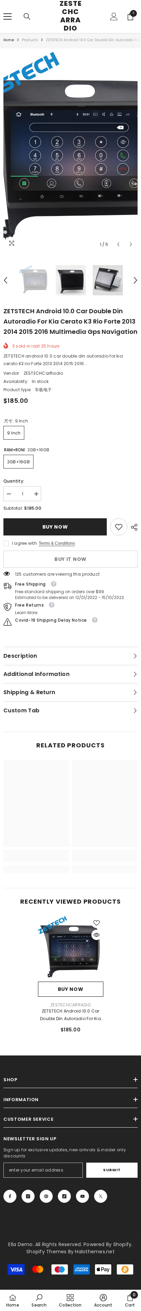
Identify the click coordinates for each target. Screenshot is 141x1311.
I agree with (24, 543)
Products (30, 40)
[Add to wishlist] (96, 923)
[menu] (7, 16)
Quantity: (13, 481)
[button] (118, 244)
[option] (70, 151)
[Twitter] (100, 1196)
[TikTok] (64, 1196)
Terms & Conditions (57, 543)
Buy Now (55, 526)
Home (8, 40)
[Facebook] (9, 1196)
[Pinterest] (46, 1196)
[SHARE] (132, 527)
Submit (111, 1170)
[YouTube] (82, 1196)
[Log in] (114, 16)
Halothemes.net (94, 1251)
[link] (118, 526)
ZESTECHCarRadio (43, 373)
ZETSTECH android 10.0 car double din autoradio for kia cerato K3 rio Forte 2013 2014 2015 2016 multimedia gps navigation (70, 1015)
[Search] (27, 16)
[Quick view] (96, 935)
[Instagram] (28, 1196)
